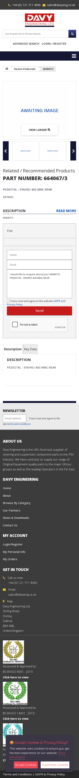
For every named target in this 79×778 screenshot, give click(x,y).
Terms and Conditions (17, 774)
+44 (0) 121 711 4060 (26, 5)
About (7, 495)
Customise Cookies (55, 765)
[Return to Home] (6, 69)
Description (13, 349)
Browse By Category (16, 503)
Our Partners (11, 510)
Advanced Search (26, 43)
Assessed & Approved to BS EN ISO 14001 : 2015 (19, 713)
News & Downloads (16, 518)
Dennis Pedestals (24, 69)
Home (7, 488)
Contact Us (10, 525)
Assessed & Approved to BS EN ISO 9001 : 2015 (19, 671)
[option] (39, 110)
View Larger (38, 130)
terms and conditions (18, 424)
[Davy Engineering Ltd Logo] (39, 20)
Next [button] (73, 150)
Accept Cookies (25, 765)
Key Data (30, 349)
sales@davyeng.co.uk (61, 5)
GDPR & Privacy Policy (50, 774)
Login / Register (54, 43)
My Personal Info (14, 552)
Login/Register (13, 544)
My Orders (10, 559)
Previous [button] (6, 150)
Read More (66, 211)
